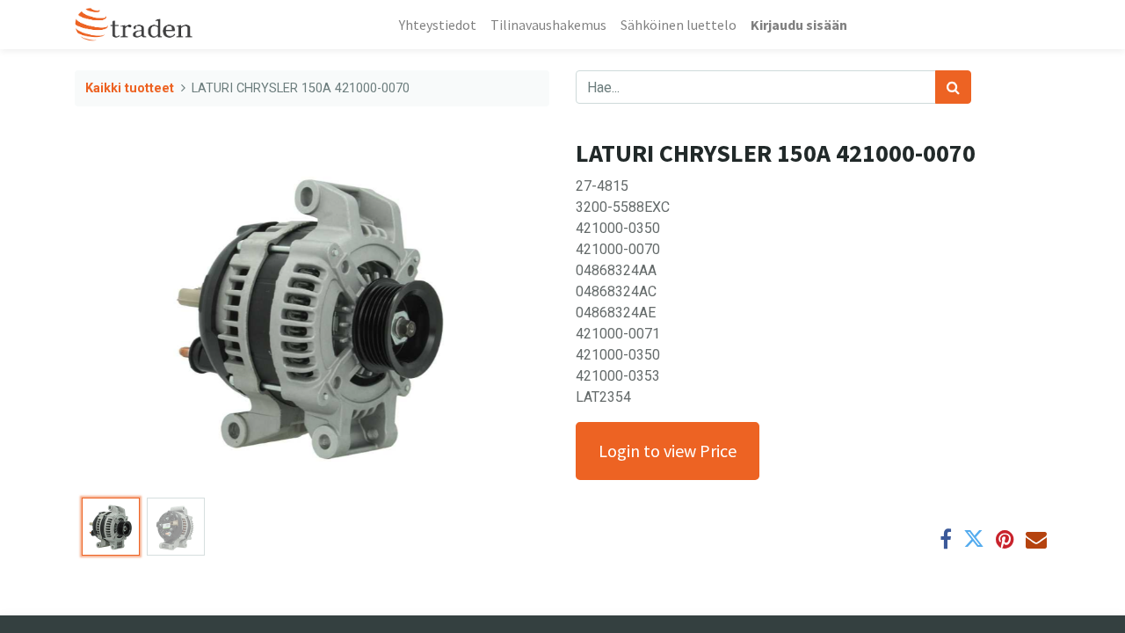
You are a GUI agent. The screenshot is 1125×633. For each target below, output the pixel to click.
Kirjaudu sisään (799, 24)
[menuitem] (437, 24)
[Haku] (953, 87)
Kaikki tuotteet (129, 88)
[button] (110, 315)
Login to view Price (668, 451)
